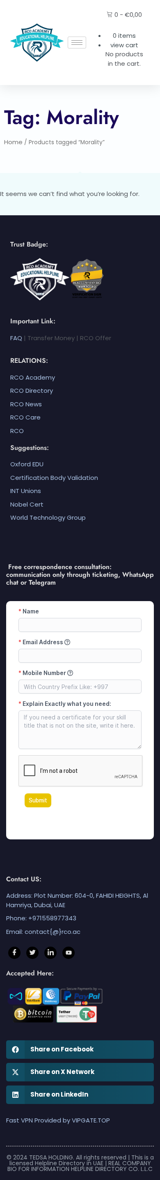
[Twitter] (32, 953)
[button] (80, 1049)
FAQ (16, 338)
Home (13, 142)
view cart (124, 45)
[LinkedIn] (50, 953)
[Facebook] (14, 953)
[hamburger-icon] (77, 42)
